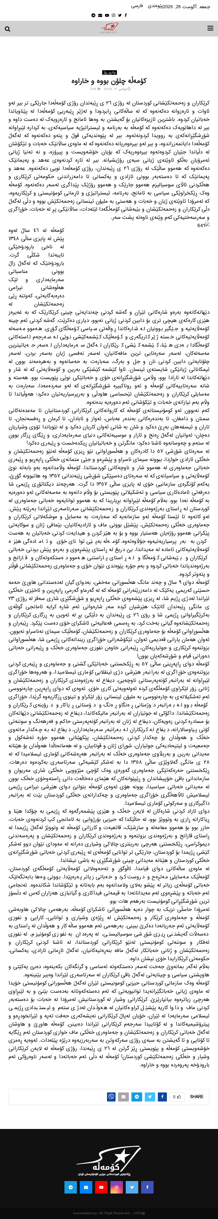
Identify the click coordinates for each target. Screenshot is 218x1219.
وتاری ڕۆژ (110, 72)
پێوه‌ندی (155, 6)
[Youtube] (101, 1187)
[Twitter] (132, 1187)
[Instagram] (116, 1187)
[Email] (86, 1187)
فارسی (137, 6)
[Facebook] (147, 1187)
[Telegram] (70, 1187)
